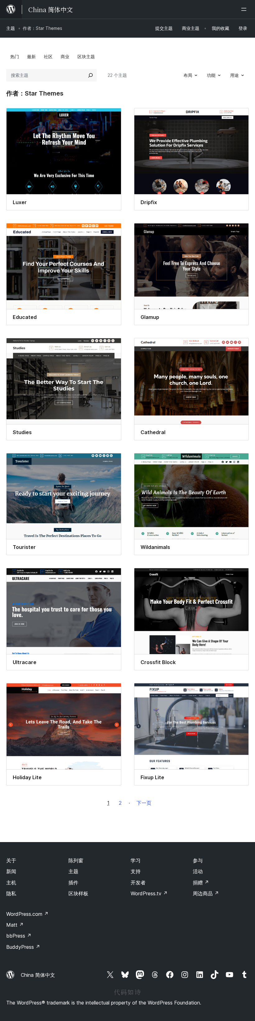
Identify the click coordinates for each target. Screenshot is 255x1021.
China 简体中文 (38, 975)
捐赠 (201, 882)
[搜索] (90, 75)
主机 (11, 882)
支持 (136, 871)
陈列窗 (75, 860)
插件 (73, 882)
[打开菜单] (245, 9)
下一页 (144, 803)
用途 (234, 75)
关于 (11, 860)
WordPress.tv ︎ (149, 893)
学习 (136, 860)
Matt (15, 925)
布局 (187, 75)
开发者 (138, 882)
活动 (198, 871)
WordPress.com (27, 914)
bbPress (18, 936)
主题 (10, 28)
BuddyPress (23, 947)
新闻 (11, 871)
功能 (211, 75)
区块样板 (78, 893)
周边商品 (206, 893)
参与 (198, 860)
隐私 (11, 893)
